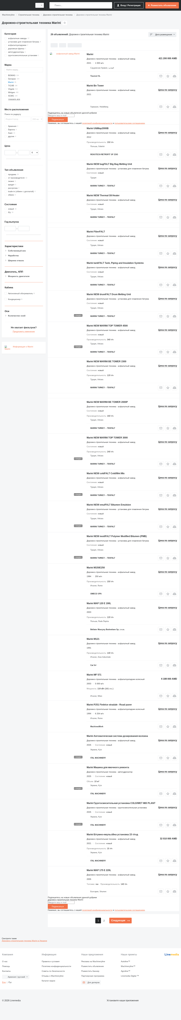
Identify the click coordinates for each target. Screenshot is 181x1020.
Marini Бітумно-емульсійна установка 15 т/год (112, 834)
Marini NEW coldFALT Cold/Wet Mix (106, 473)
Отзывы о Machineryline (52, 976)
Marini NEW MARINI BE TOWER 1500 (106, 361)
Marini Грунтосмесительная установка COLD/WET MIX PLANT (121, 803)
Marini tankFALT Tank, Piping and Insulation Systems (115, 263)
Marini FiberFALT (96, 231)
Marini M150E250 (96, 567)
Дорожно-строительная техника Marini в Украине (24, 941)
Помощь (6, 966)
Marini (90, 54)
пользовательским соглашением (130, 123)
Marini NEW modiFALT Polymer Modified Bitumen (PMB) (117, 536)
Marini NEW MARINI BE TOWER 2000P (107, 402)
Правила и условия (51, 961)
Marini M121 (93, 639)
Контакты (6, 971)
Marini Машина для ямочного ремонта (108, 767)
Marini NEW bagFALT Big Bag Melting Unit (109, 164)
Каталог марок (48, 981)
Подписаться (58, 119)
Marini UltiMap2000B (98, 128)
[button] (167, 76)
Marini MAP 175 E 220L (99, 870)
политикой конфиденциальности (97, 123)
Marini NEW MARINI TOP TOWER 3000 (107, 437)
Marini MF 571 (94, 675)
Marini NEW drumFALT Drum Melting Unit (109, 294)
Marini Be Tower (95, 85)
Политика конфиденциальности (56, 966)
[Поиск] (52, 5)
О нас (4, 961)
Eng (4, 982)
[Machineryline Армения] (17, 5)
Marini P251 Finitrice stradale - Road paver (109, 704)
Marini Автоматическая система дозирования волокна (117, 736)
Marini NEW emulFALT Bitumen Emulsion (109, 505)
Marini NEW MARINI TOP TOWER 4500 (107, 325)
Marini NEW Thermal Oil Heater (103, 195)
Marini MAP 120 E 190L (99, 603)
